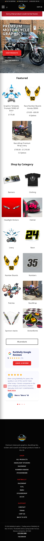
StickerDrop (22, 493)
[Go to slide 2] (19, 404)
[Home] (22, 6)
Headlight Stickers (22, 463)
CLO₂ (22, 487)
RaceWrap (22, 466)
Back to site (22, 517)
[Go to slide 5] (24, 404)
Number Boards (22, 470)
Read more (12, 390)
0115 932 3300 (22, 533)
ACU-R (22, 497)
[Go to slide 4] (22, 404)
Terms (22, 510)
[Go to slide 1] (17, 404)
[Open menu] (3, 7)
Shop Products (12, 53)
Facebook (22, 537)
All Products (22, 459)
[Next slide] (39, 386)
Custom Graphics (12, 60)
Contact (22, 507)
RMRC (22, 490)
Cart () (39, 7)
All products (22, 342)
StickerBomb (22, 473)
